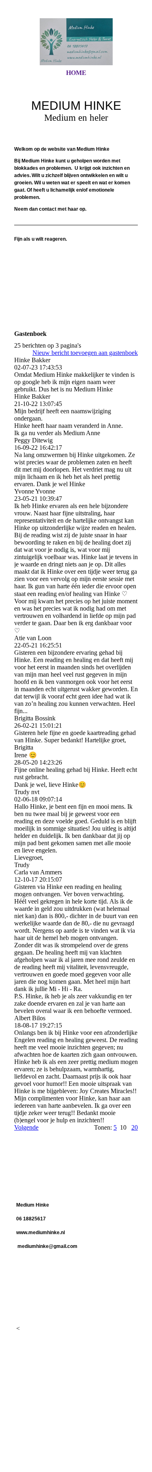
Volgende (26, 1127)
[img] (76, 41)
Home (76, 72)
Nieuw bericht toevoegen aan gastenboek (85, 352)
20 (134, 1127)
